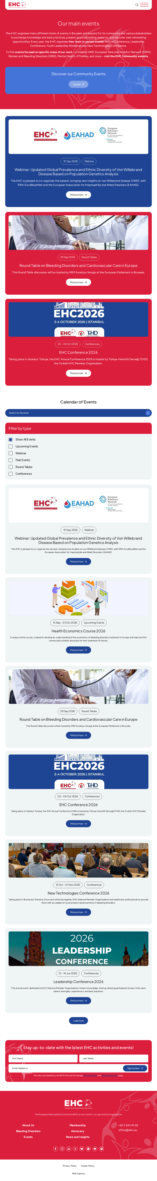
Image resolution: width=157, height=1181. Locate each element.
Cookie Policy (87, 1165)
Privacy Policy (90, 1075)
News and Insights (77, 1137)
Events (28, 1137)
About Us (28, 1125)
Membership (78, 1125)
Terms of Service (109, 1075)
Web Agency (78, 1173)
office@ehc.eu (128, 1130)
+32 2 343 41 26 (128, 1125)
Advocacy (77, 1131)
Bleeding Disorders (28, 1131)
